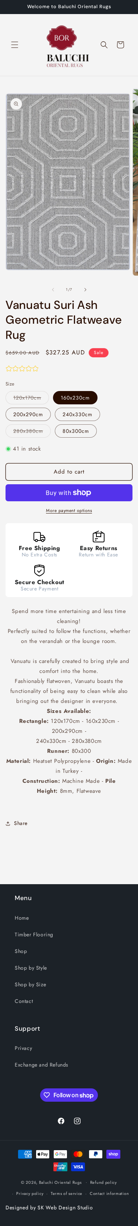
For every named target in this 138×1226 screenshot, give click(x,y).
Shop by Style (31, 967)
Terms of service (66, 1193)
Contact (24, 1001)
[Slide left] (53, 290)
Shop (21, 951)
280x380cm (32, 432)
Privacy (23, 1048)
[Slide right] (85, 290)
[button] (15, 45)
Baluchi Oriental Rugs (60, 1182)
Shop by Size (30, 984)
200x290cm (28, 414)
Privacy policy (29, 1193)
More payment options (69, 510)
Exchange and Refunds (41, 1064)
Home (22, 918)
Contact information (109, 1193)
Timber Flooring (34, 934)
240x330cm (77, 414)
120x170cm (31, 399)
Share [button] (21, 823)
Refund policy (103, 1182)
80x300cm (76, 431)
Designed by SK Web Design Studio (49, 1207)
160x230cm (75, 397)
